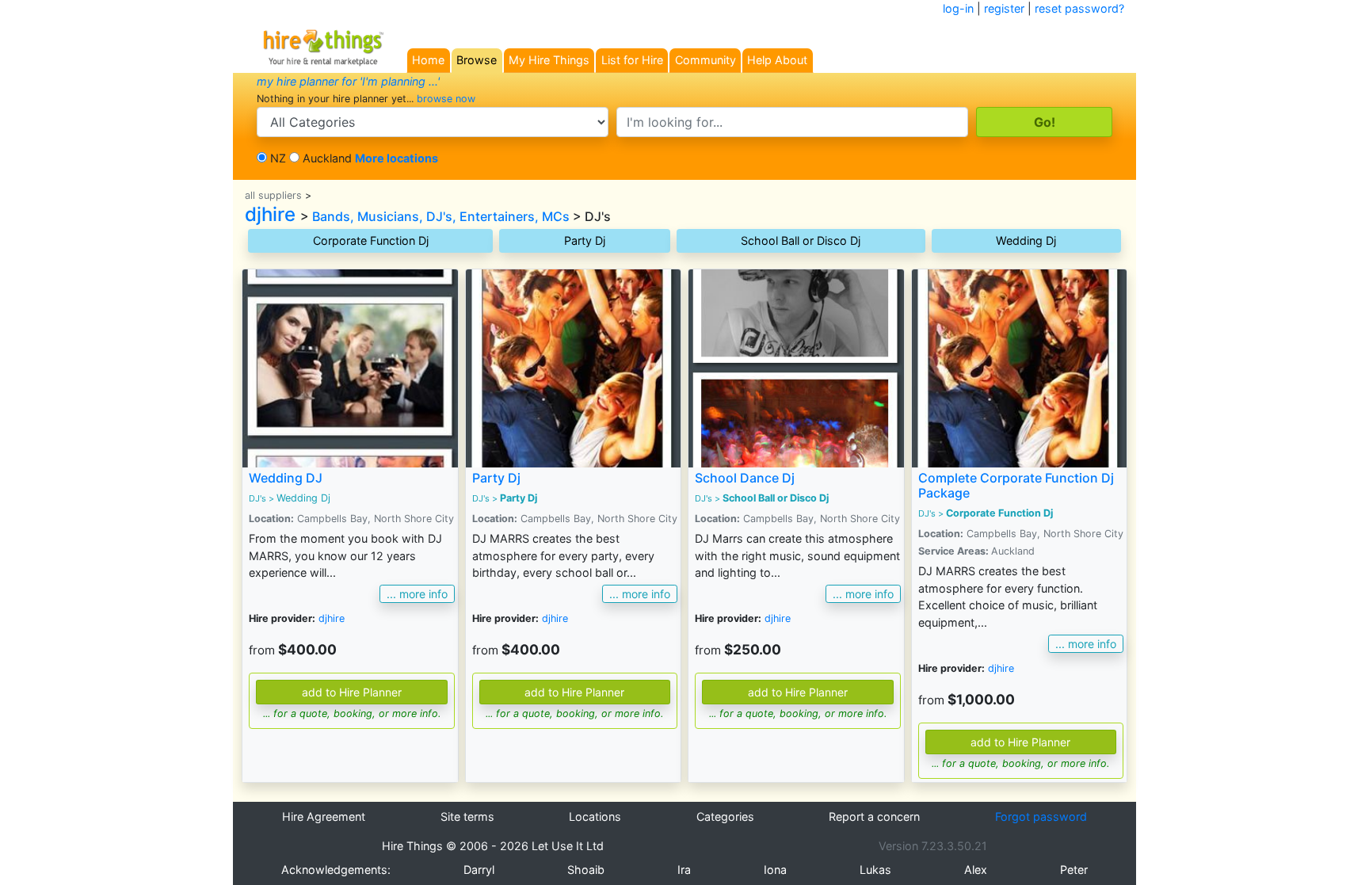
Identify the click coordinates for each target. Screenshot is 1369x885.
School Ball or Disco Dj (800, 240)
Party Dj (584, 240)
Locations (595, 816)
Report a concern (874, 816)
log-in (958, 8)
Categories (725, 816)
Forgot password (1041, 816)
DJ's (257, 498)
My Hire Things (549, 60)
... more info (417, 594)
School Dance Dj (745, 478)
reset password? (1079, 8)
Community (705, 60)
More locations (396, 158)
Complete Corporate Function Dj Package (1016, 485)
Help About (777, 60)
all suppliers (273, 195)
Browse (476, 60)
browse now (446, 99)
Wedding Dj (1026, 240)
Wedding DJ (285, 478)
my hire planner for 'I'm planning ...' (348, 81)
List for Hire (632, 60)
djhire (270, 214)
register (1004, 8)
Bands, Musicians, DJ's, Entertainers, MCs (441, 216)
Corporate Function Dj (371, 240)
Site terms (467, 816)
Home (428, 60)
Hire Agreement (323, 816)
